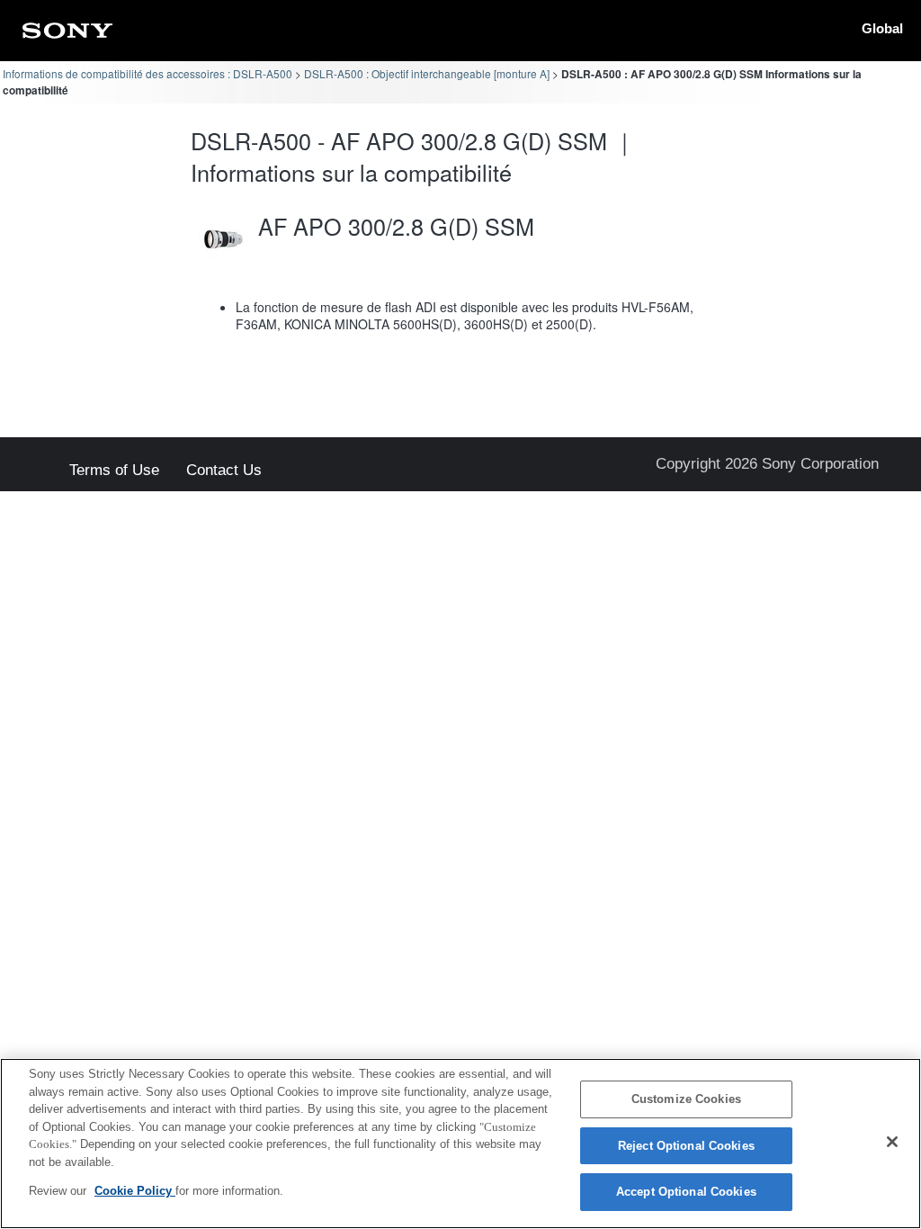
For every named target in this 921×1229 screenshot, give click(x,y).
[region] (460, 1143)
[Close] (892, 1142)
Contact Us (224, 471)
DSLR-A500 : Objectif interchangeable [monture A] (427, 73)
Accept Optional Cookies (686, 1191)
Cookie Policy (134, 1191)
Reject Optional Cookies (686, 1146)
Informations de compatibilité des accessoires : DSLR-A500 (147, 73)
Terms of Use (114, 471)
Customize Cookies (686, 1099)
